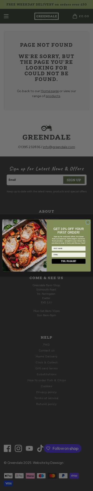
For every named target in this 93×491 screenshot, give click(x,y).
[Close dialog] (88, 222)
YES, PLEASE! (68, 261)
